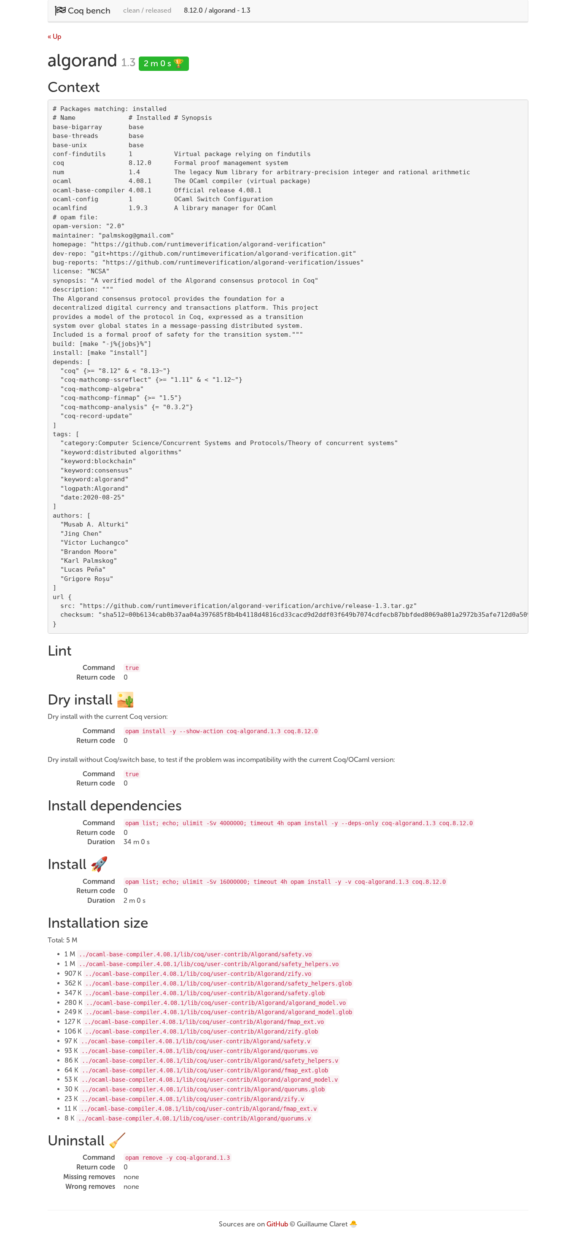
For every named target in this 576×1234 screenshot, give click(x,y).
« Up (54, 36)
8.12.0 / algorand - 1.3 (217, 10)
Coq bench (88, 10)
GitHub (277, 1224)
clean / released (147, 10)
